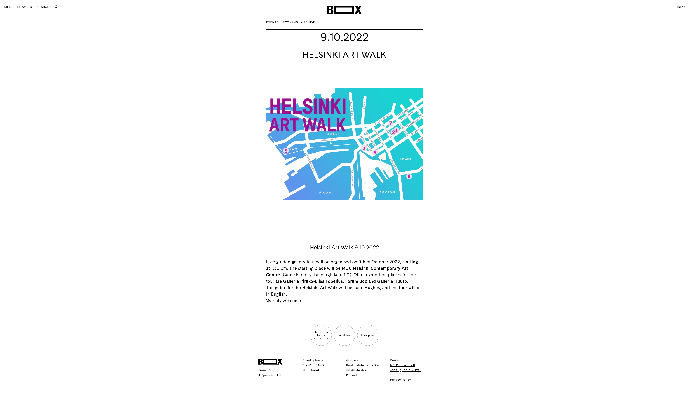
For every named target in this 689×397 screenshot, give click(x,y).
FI (18, 7)
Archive (308, 22)
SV (24, 7)
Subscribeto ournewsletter (321, 335)
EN (30, 7)
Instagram (368, 335)
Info (681, 7)
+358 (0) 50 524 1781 (405, 370)
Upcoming (289, 22)
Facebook (344, 335)
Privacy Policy (400, 379)
